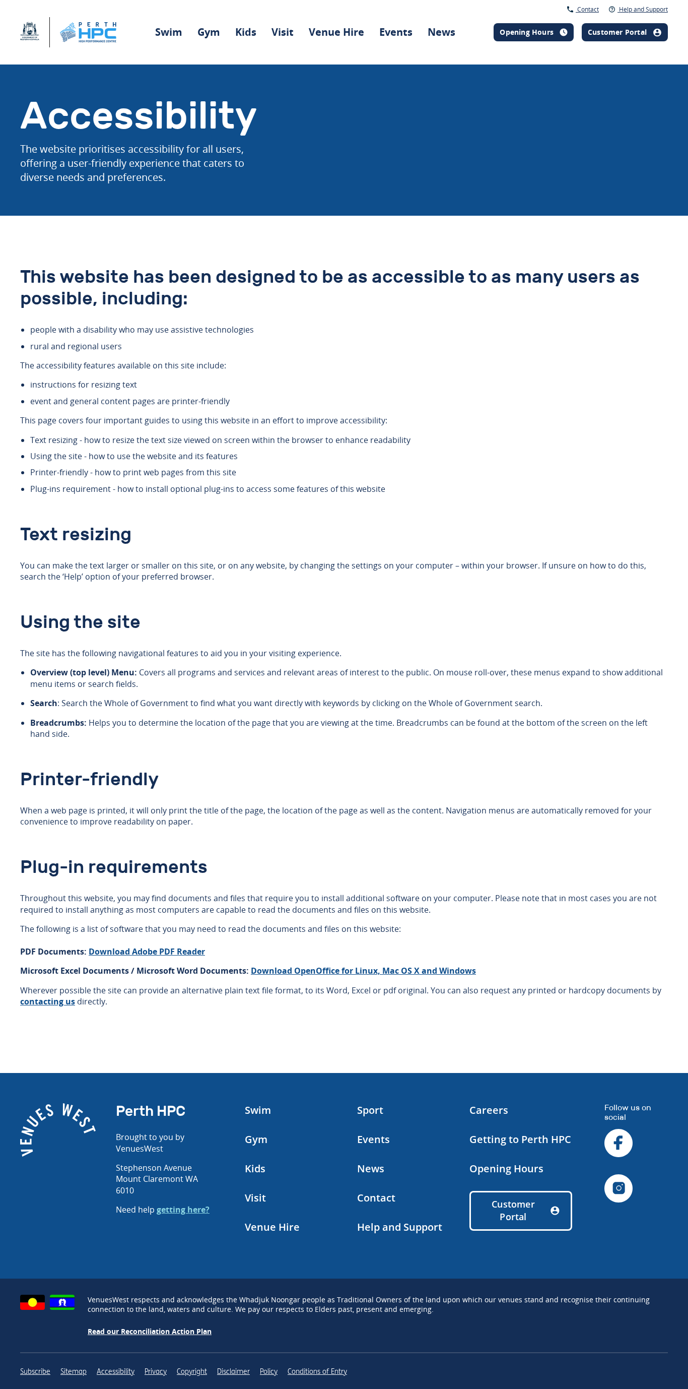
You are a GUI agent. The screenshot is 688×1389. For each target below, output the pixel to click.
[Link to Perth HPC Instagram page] (618, 1189)
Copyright (192, 1371)
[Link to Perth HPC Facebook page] (618, 1144)
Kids (245, 32)
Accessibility (115, 1371)
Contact (587, 9)
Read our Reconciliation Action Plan (150, 1331)
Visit (282, 32)
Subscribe (35, 1371)
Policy (269, 1371)
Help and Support (642, 9)
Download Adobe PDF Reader (147, 951)
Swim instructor (478, 15)
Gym (208, 32)
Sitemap (73, 1371)
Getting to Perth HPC (520, 1139)
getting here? (183, 1209)
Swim (168, 32)
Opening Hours (506, 1168)
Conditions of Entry (317, 1371)
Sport (370, 1110)
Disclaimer (233, 1371)
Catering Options (492, 20)
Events (395, 32)
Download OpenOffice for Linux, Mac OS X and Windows (363, 970)
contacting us (47, 1001)
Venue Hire (336, 32)
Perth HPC (478, 17)
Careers (488, 1110)
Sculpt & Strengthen (373, 10)
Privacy (156, 1371)
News (441, 32)
